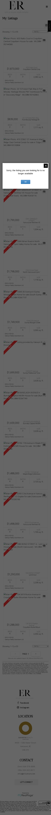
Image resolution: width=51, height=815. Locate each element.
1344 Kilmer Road (31, 271)
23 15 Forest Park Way (30, 119)
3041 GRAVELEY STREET (31, 221)
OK (25, 182)
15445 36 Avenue (32, 322)
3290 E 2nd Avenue (31, 523)
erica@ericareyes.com (26, 774)
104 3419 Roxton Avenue (31, 625)
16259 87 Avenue (31, 372)
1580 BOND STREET (32, 574)
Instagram (24, 707)
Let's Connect (26, 782)
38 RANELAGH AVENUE (31, 422)
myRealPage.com (26, 795)
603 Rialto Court (31, 68)
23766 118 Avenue (31, 473)
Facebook (24, 703)
